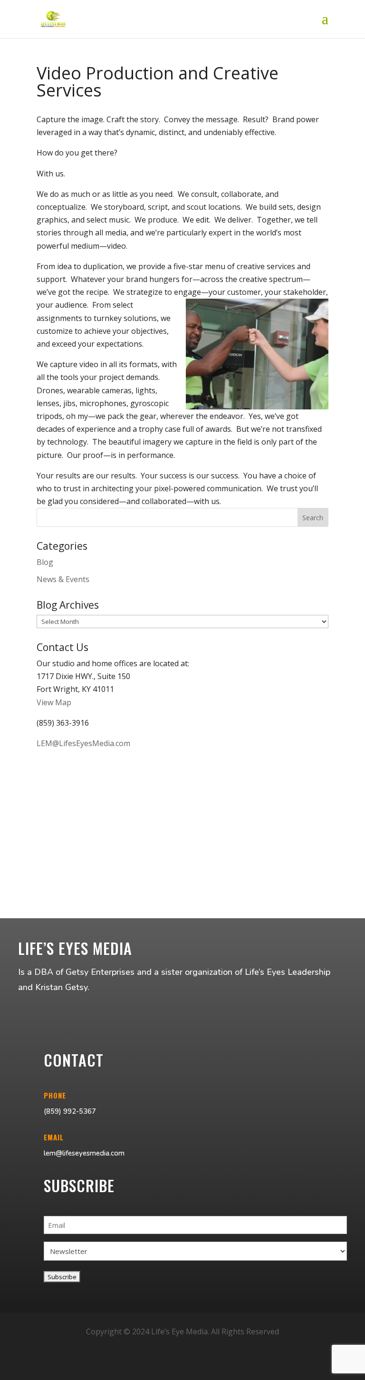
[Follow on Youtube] (182, 1368)
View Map (54, 702)
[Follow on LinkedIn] (205, 1368)
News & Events (63, 579)
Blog (45, 562)
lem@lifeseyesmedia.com (84, 1153)
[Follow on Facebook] (159, 1368)
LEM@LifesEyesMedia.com (83, 743)
